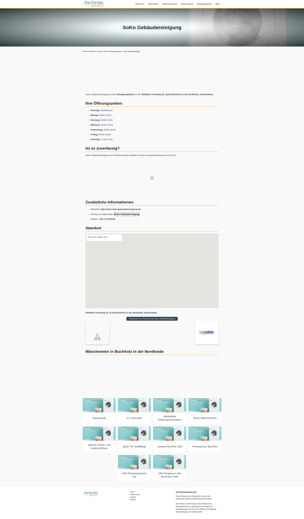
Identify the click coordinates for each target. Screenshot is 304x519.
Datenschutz (135, 494)
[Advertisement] (152, 71)
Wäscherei (139, 4)
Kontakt (133, 497)
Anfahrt (133, 500)
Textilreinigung (187, 4)
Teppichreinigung (169, 4)
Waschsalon (153, 4)
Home (132, 492)
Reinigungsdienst (204, 4)
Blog (217, 4)
